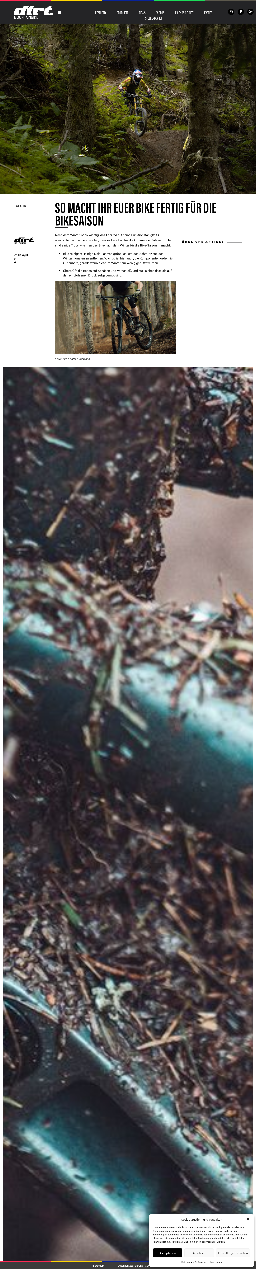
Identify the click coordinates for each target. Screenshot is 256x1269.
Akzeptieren (168, 1253)
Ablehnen (199, 1253)
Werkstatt (22, 206)
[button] (248, 1219)
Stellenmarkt (153, 18)
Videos (160, 12)
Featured (100, 12)
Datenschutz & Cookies (193, 1262)
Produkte (122, 12)
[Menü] (59, 12)
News (142, 12)
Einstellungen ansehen (233, 1253)
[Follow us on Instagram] (231, 12)
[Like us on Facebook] (241, 12)
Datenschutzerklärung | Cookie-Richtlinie (141, 1265)
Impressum (216, 1262)
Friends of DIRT (184, 12)
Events (208, 12)
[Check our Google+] (250, 12)
